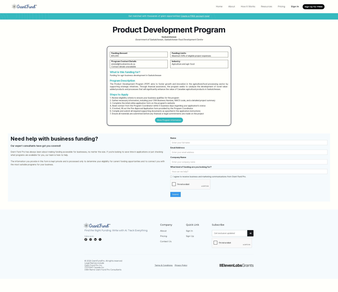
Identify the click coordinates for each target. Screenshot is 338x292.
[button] (266, 7)
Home (219, 6)
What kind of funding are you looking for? (191, 167)
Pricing (281, 6)
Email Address (177, 147)
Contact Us (165, 241)
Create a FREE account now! (195, 16)
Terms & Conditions (164, 265)
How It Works (248, 6)
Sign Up (190, 236)
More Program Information (169, 120)
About (231, 6)
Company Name (178, 157)
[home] (24, 7)
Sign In (189, 231)
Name (173, 138)
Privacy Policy (181, 265)
